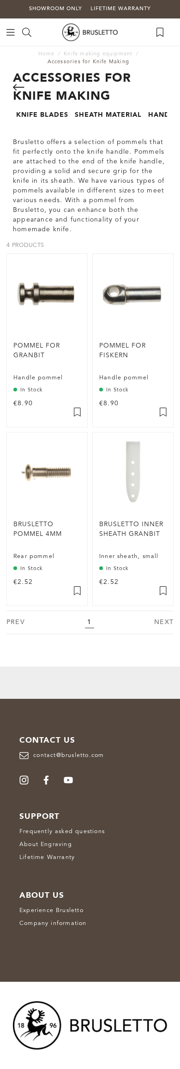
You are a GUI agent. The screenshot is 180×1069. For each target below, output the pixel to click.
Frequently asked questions (62, 832)
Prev (15, 622)
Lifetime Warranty (47, 857)
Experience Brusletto (51, 910)
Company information (53, 923)
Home (46, 54)
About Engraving (45, 844)
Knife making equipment (98, 54)
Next (164, 622)
